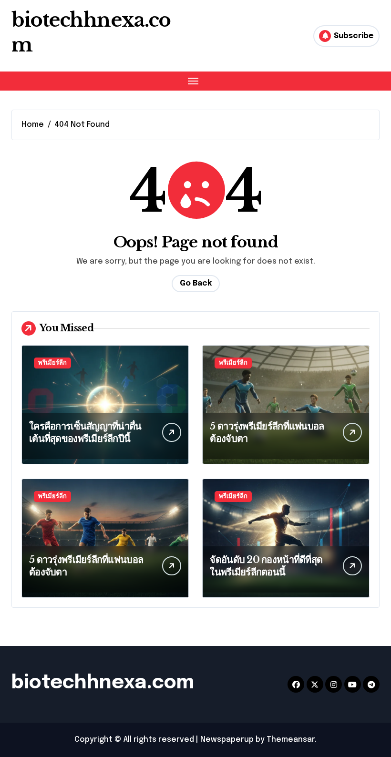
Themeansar (291, 740)
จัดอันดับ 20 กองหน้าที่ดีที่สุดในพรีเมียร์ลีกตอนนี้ (266, 566)
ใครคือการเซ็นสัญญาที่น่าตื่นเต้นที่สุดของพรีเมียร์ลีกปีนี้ (85, 432)
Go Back (196, 283)
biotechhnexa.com (102, 683)
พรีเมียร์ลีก (52, 363)
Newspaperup (227, 740)
